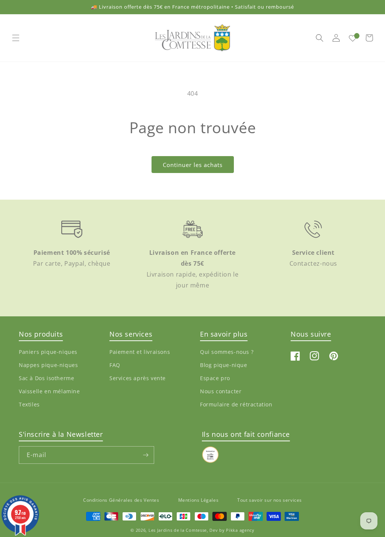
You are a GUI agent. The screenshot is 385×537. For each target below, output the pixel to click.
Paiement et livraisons (139, 351)
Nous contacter (220, 391)
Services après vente (137, 378)
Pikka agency (240, 530)
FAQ (114, 365)
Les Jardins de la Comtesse (178, 530)
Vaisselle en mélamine (49, 391)
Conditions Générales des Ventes (121, 500)
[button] (16, 38)
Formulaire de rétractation (236, 404)
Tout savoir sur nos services (269, 500)
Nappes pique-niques (48, 365)
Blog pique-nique (223, 365)
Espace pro (215, 378)
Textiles (29, 404)
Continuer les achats (193, 164)
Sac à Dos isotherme (46, 378)
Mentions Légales (198, 500)
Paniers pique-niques (48, 351)
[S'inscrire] (145, 455)
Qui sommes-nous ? (226, 351)
